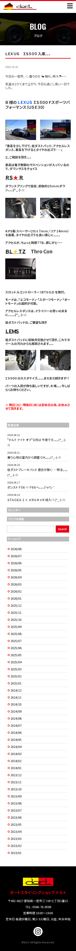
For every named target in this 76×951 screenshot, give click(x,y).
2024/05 (16, 739)
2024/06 (16, 732)
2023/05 (16, 824)
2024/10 (16, 704)
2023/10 (16, 789)
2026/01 (16, 598)
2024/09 (16, 711)
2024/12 (16, 690)
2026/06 (16, 563)
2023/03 (16, 838)
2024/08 (16, 718)
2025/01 (16, 683)
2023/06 (16, 817)
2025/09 (16, 627)
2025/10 (16, 619)
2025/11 (16, 612)
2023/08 (16, 803)
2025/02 (16, 676)
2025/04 (16, 662)
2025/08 (16, 634)
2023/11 (16, 782)
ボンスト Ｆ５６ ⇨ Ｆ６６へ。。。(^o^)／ (30, 487)
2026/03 (16, 584)
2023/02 (16, 846)
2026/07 (16, 556)
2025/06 (16, 648)
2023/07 (16, 810)
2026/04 (16, 577)
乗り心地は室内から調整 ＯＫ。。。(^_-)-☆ (34, 457)
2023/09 (16, 796)
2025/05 (16, 655)
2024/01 (16, 768)
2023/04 (16, 831)
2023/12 (16, 775)
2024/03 (16, 754)
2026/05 (16, 570)
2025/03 (16, 669)
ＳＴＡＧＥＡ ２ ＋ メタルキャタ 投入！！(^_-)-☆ (36, 500)
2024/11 (16, 697)
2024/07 (16, 725)
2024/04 (16, 747)
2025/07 (16, 641)
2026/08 (16, 549)
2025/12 (16, 605)
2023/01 (16, 853)
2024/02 (16, 761)
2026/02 (16, 591)
